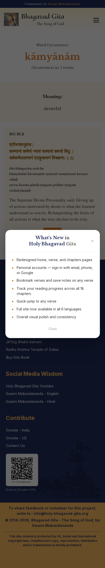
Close (53, 329)
